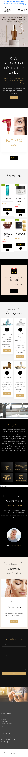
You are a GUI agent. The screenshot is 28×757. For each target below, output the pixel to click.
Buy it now (7, 209)
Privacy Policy (4, 721)
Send (14, 673)
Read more (14, 621)
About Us (3, 717)
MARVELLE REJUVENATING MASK (7, 235)
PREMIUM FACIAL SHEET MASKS (21, 234)
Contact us (3, 719)
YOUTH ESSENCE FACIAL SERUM (7, 199)
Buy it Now (14, 158)
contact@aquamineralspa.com (10, 739)
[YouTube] (25, 5)
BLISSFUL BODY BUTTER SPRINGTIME (20, 200)
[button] (2, 30)
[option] (14, 30)
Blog (2, 726)
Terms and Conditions (6, 723)
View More (14, 97)
